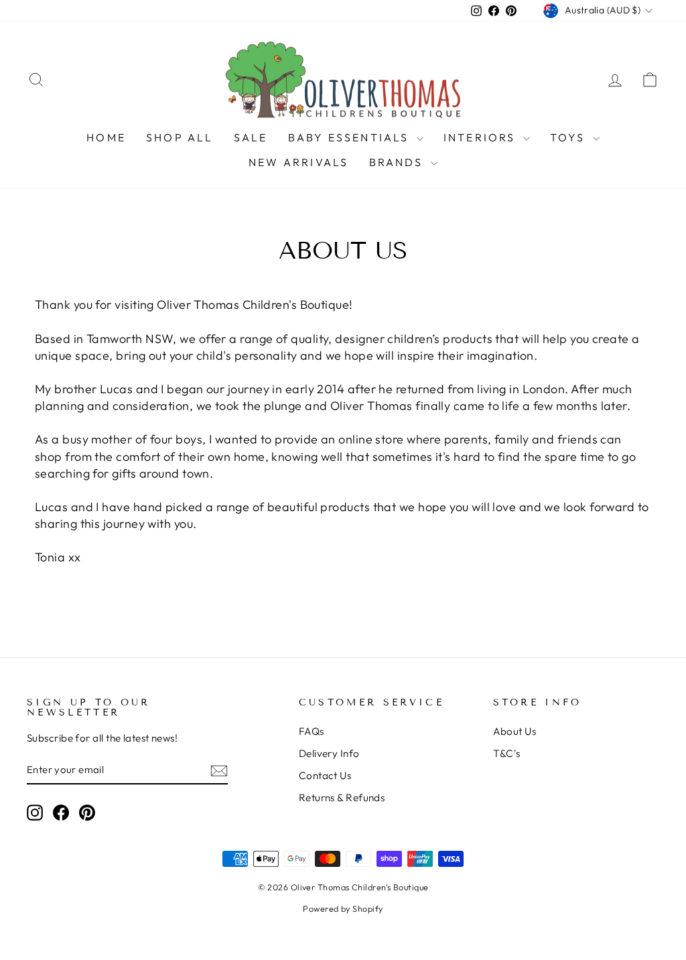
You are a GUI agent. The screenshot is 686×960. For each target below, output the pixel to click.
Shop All (180, 137)
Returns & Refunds (342, 797)
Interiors (481, 137)
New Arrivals (298, 162)
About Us (515, 731)
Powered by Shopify (343, 908)
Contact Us (325, 775)
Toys (570, 137)
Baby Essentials (350, 137)
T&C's (507, 753)
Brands (398, 162)
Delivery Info (329, 753)
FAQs (311, 731)
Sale (251, 137)
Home (106, 137)
